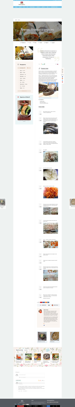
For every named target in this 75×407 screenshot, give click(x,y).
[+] (25, 377)
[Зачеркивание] (22, 377)
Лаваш (21, 70)
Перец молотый (22, 84)
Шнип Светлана (56, 305)
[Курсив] (20, 377)
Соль (20, 82)
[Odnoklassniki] (54, 0)
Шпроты (21, 72)
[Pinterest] (58, 0)
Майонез (21, 80)
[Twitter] (59, 0)
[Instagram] (57, 0)
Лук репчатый (22, 74)
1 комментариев (44, 305)
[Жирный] (19, 377)
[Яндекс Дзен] (55, 0)
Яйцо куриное (22, 76)
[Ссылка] (24, 377)
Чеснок (21, 78)
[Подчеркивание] (21, 377)
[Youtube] (60, 0)
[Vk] (53, 0)
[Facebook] (56, 0)
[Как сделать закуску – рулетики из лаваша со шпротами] (24, 110)
